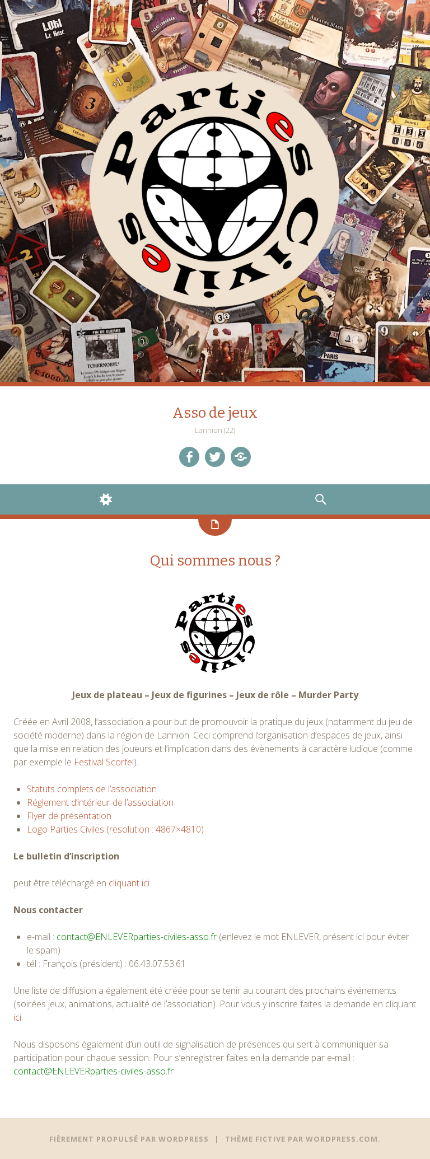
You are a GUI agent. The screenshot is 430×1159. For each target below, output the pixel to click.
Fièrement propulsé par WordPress (129, 1139)
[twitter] (215, 456)
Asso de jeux (215, 413)
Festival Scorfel (104, 762)
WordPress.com (342, 1139)
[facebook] (189, 456)
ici (17, 1017)
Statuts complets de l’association (92, 789)
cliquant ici (129, 883)
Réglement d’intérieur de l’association (100, 802)
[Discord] (241, 456)
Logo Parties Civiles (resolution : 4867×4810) (115, 829)
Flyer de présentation (69, 816)
